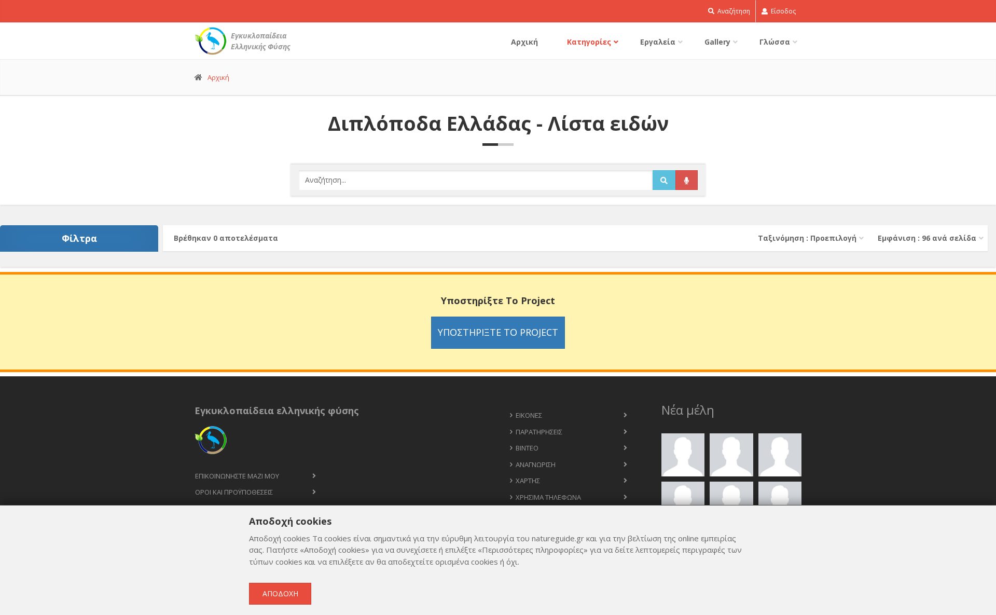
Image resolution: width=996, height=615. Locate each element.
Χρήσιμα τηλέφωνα (548, 497)
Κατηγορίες (589, 42)
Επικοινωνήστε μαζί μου (237, 476)
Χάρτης (528, 480)
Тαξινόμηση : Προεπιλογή (807, 238)
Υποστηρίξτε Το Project (498, 332)
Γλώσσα (774, 42)
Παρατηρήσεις (539, 431)
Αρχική (524, 42)
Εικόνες (529, 415)
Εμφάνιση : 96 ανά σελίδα (927, 238)
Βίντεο (527, 448)
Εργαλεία (657, 42)
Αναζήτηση (733, 11)
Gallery (717, 42)
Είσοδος (782, 11)
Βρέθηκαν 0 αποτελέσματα (226, 238)
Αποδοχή (280, 593)
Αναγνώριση (536, 464)
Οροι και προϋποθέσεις (234, 492)
